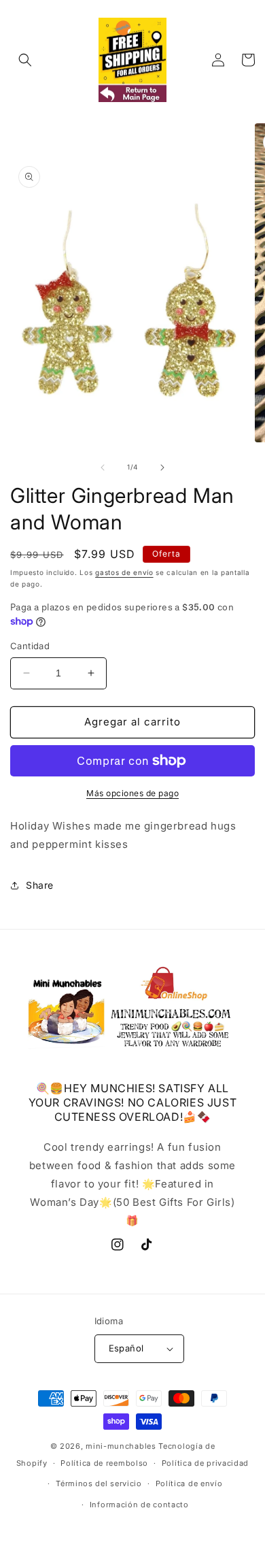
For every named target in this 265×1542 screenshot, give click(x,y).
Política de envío (189, 1483)
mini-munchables (121, 1446)
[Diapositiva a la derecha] (162, 467)
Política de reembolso (104, 1463)
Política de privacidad (205, 1463)
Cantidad (30, 645)
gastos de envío (124, 572)
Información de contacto (139, 1504)
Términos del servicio (99, 1483)
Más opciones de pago (132, 793)
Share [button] (40, 885)
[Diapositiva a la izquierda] (103, 467)
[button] (25, 60)
